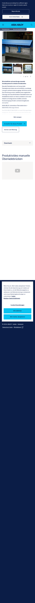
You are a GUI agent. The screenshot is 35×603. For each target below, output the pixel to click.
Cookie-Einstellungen (17, 305)
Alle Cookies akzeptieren (17, 317)
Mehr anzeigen (17, 117)
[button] (15, 11)
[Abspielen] (17, 170)
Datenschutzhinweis (14, 298)
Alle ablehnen (17, 310)
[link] (15, 17)
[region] (17, 301)
